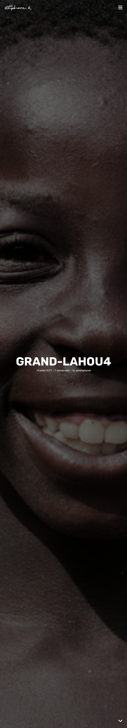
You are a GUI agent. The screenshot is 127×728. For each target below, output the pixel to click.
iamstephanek (83, 370)
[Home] (18, 8)
